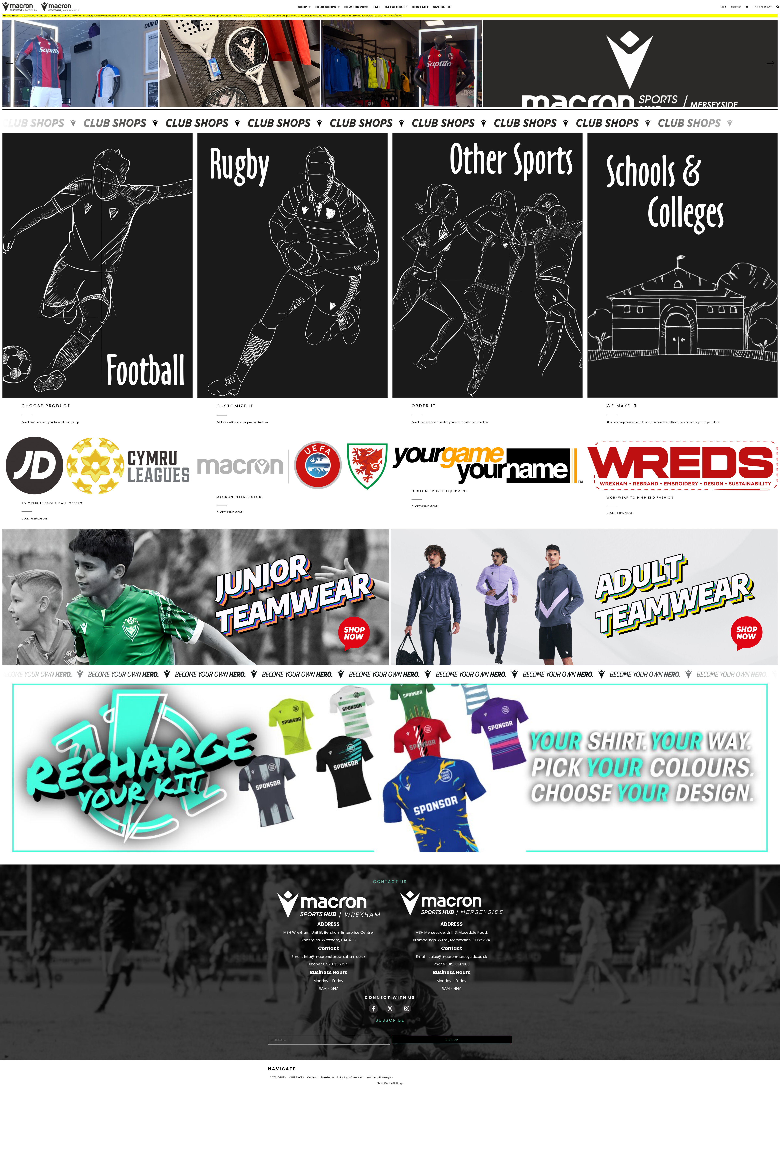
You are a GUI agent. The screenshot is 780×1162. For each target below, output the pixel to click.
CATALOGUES (278, 1077)
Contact (312, 1077)
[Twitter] (390, 1008)
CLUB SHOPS (296, 1077)
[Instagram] (406, 1008)
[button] (304, 6)
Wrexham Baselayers (380, 1077)
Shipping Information (350, 1077)
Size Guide (327, 1077)
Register (736, 6)
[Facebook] (373, 1008)
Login (723, 6)
